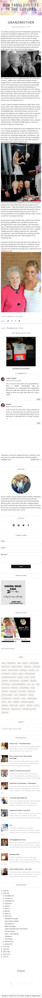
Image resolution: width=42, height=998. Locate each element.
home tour (5, 709)
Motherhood (24, 688)
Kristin (8, 404)
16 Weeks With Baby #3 (18, 798)
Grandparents (12, 328)
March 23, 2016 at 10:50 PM (13, 406)
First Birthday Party (9, 677)
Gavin (27, 677)
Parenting (31, 691)
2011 (4, 957)
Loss (21, 328)
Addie (3, 663)
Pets (15, 695)
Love (37, 684)
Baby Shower (34, 663)
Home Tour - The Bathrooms (20, 744)
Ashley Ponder (11, 378)
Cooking (31, 670)
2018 (4, 891)
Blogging (36, 666)
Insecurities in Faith (12, 921)
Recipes (31, 695)
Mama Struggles (10, 926)
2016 (4, 893)
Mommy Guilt (14, 854)
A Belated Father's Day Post (20, 810)
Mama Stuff (6, 688)
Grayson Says (14, 681)
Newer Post (6, 459)
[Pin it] (19, 321)
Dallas (14, 673)
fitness (36, 705)
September (8, 901)
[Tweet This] (8, 321)
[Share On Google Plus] (15, 321)
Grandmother (9, 924)
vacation (5, 712)
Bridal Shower (13, 670)
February (8, 941)
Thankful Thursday (11, 919)
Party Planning (7, 695)
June (6, 908)
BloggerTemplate (36, 995)
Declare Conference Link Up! (20, 771)
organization (16, 709)
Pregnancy (23, 695)
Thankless (8, 936)
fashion (29, 705)
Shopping (16, 698)
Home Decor (6, 684)
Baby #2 (25, 663)
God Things (9, 939)
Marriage (15, 688)
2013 (4, 952)
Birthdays (27, 666)
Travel (4, 702)
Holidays (33, 681)
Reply (38, 399)
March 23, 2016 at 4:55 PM (13, 380)
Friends (20, 677)
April (6, 914)
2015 (4, 946)
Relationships (6, 698)
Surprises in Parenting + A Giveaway (23, 783)
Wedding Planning (27, 702)
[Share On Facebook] (11, 321)
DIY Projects (6, 673)
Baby (19, 663)
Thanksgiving (31, 698)
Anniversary (11, 663)
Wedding (16, 702)
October (7, 898)
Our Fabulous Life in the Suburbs (21, 7)
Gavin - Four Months (12, 934)
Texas (23, 698)
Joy (29, 684)
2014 (4, 949)
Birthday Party (17, 666)
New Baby (5, 691)
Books (4, 670)
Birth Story (6, 666)
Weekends (5, 705)
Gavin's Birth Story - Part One (20, 869)
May (6, 911)
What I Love (14, 705)
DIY (38, 670)
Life (33, 684)
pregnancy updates (29, 709)
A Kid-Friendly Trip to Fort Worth (16, 929)
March (7, 916)
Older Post (35, 459)
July (6, 906)
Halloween (24, 681)
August (7, 903)
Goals (33, 677)
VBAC (9, 702)
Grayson (5, 681)
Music (33, 688)
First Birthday (30, 673)
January (7, 944)
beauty (22, 705)
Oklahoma (22, 691)
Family (21, 673)
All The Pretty (9, 931)
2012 (4, 954)
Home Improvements (18, 684)
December (8, 896)
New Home (13, 691)
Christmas (23, 670)
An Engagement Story (18, 840)
